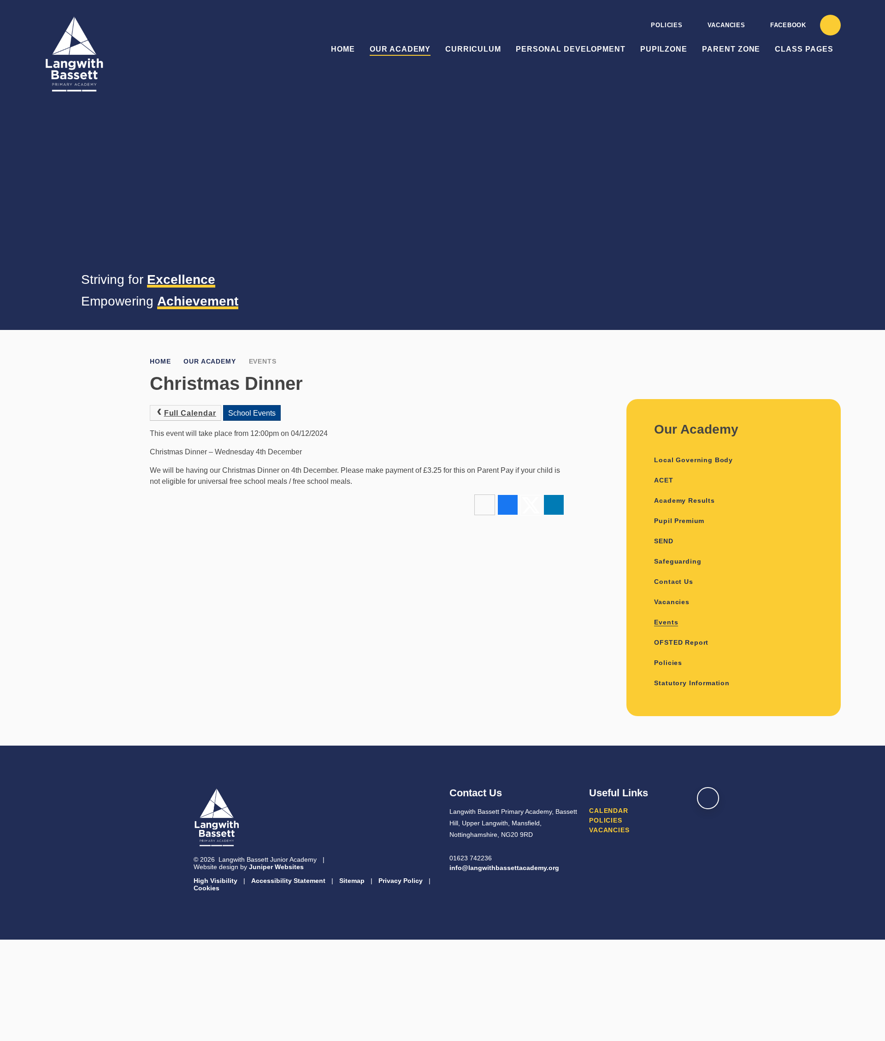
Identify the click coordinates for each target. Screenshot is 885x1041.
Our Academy (209, 361)
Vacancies (726, 25)
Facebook (788, 25)
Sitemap (352, 880)
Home (160, 361)
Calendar (608, 810)
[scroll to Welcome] (708, 798)
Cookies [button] (206, 888)
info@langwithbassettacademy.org (504, 867)
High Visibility (215, 880)
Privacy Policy (400, 880)
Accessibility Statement (288, 880)
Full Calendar (190, 413)
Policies (666, 25)
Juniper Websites (276, 866)
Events (263, 361)
